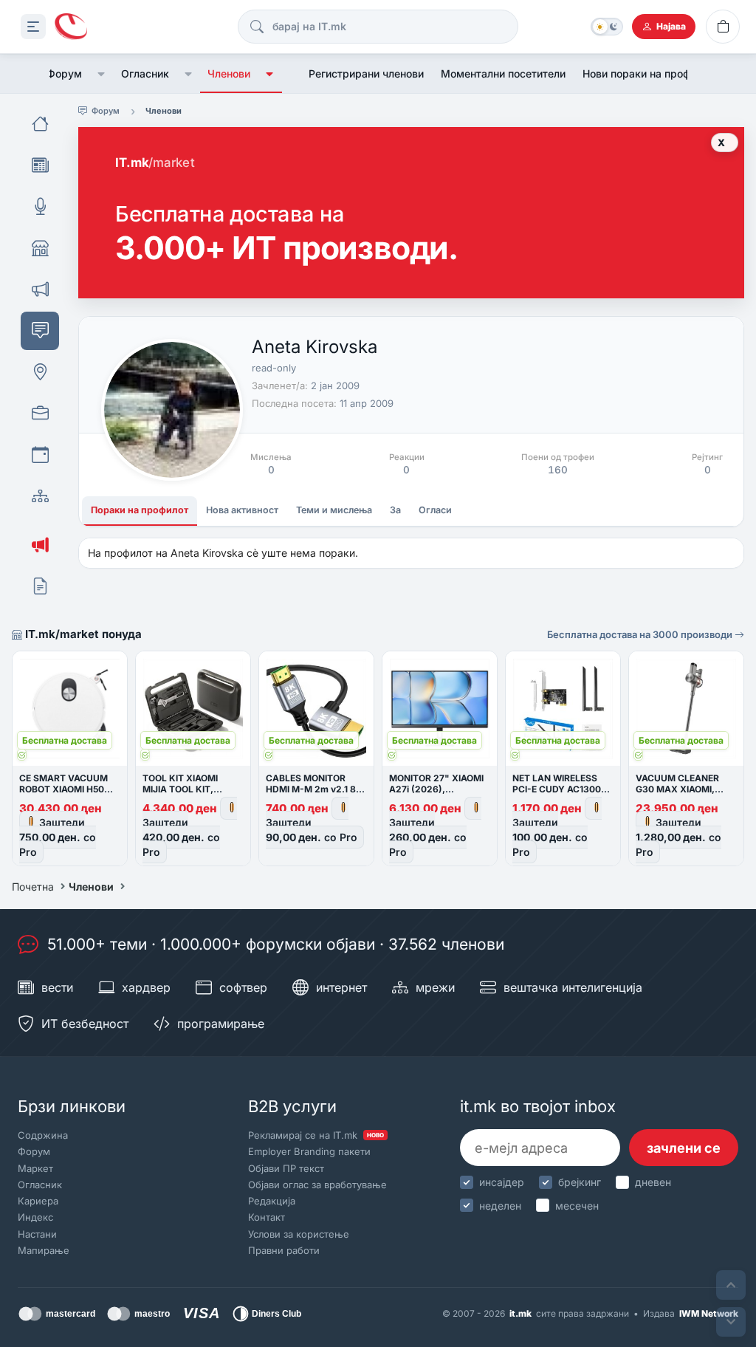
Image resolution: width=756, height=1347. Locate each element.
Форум (64, 73)
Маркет (35, 1168)
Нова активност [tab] (242, 509)
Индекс (35, 1217)
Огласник (145, 73)
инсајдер (501, 1182)
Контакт (266, 1217)
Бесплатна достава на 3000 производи (641, 634)
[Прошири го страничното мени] (33, 26)
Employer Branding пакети (309, 1151)
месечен (577, 1205)
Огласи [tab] (435, 509)
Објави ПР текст (286, 1168)
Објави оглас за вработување (317, 1184)
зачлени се (684, 1148)
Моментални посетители (503, 73)
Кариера (38, 1201)
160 (558, 470)
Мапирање (43, 1250)
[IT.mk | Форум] (71, 27)
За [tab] (395, 509)
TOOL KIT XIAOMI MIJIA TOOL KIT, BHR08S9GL (180, 789)
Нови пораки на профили (645, 73)
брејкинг (579, 1182)
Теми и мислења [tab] (334, 509)
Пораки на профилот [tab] (139, 509)
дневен (653, 1182)
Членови (228, 73)
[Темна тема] (607, 26)
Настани (37, 1234)
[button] (101, 74)
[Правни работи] (40, 586)
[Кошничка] (723, 27)
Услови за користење (298, 1234)
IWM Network (708, 1313)
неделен (500, 1205)
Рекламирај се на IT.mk (316, 1135)
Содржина (43, 1135)
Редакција (271, 1201)
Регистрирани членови (366, 73)
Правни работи (284, 1250)
